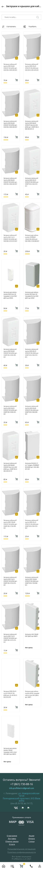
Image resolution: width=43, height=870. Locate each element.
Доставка (12, 838)
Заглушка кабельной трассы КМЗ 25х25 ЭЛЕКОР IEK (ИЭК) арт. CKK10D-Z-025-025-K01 (32, 67)
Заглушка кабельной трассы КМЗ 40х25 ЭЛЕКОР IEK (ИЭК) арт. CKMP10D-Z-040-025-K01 (10, 410)
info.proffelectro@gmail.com (21, 788)
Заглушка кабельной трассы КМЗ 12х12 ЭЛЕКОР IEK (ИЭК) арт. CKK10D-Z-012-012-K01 (10, 238)
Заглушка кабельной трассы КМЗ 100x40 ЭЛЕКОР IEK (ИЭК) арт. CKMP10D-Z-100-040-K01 (10, 524)
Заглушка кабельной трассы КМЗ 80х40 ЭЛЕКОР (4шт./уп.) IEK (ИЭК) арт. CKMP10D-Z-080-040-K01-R (10, 467)
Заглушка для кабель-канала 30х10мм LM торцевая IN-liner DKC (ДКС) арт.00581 (32, 295)
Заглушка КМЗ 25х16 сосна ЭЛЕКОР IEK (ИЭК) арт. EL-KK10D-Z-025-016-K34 (10, 694)
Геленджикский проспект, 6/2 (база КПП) (21, 799)
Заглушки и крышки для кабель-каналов (23, 6)
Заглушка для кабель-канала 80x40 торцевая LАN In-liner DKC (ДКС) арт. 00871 (32, 694)
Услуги (12, 844)
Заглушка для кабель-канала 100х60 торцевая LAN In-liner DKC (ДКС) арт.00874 (10, 751)
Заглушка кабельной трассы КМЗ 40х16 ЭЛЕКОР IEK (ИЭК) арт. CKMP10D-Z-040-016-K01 (32, 353)
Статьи (32, 841)
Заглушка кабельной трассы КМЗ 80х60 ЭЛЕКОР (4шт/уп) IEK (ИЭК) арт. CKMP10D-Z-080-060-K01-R (32, 125)
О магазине (12, 836)
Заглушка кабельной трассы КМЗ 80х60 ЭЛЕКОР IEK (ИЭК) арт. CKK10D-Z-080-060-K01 (10, 181)
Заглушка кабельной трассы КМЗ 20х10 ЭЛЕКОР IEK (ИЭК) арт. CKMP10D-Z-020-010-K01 (32, 182)
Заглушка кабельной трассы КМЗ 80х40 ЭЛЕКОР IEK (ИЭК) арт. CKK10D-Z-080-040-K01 (10, 124)
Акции (31, 836)
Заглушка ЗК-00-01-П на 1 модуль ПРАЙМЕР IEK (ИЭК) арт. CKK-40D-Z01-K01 (32, 466)
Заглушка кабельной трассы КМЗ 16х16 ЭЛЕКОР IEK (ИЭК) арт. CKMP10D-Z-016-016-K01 (10, 581)
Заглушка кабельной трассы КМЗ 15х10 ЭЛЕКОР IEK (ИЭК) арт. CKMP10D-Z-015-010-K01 (10, 638)
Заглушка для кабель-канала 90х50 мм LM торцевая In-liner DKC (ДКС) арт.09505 (10, 295)
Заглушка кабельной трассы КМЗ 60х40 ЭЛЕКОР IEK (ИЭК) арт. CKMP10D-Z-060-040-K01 (32, 410)
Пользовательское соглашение (22, 849)
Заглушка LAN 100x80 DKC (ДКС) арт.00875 (31, 635)
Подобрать (32, 26)
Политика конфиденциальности (21, 852)
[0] (21, 866)
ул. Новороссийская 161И (28, 794)
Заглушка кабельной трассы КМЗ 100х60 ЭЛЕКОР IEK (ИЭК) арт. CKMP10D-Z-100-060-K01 (32, 581)
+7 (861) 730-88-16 (21, 784)
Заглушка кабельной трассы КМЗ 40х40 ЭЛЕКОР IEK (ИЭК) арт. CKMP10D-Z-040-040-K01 (10, 353)
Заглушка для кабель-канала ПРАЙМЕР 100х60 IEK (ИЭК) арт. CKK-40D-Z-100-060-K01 (32, 238)
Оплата (31, 838)
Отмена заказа (11, 841)
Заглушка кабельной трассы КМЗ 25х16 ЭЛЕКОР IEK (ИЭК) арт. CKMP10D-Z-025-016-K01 (32, 524)
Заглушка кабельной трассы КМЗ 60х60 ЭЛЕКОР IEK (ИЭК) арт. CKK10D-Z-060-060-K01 (10, 67)
